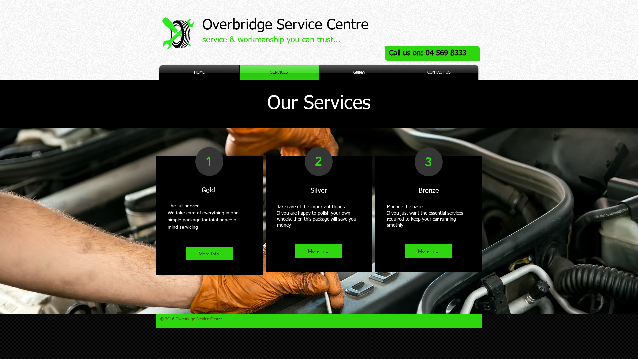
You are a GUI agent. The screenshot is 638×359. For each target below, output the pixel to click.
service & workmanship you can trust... (271, 40)
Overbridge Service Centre (285, 25)
